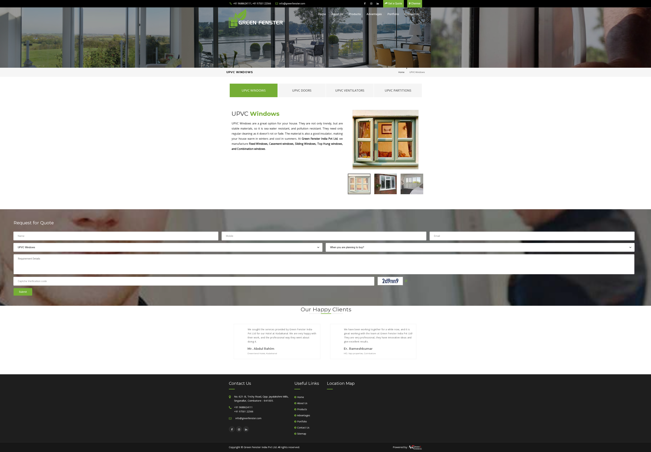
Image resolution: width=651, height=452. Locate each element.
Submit (23, 291)
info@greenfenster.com (292, 3)
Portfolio (393, 14)
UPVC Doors (301, 90)
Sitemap (301, 433)
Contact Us (412, 14)
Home (322, 14)
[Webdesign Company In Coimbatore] (415, 447)
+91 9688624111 (243, 407)
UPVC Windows (254, 90)
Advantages (374, 14)
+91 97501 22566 (243, 411)
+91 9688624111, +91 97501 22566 (252, 3)
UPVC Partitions (398, 90)
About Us (337, 14)
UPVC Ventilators (349, 90)
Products (355, 14)
